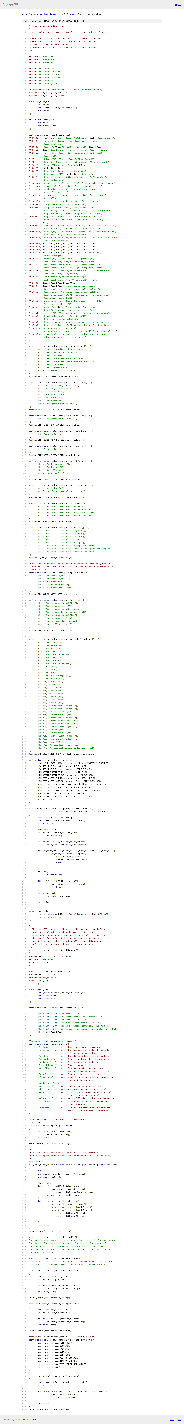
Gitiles (17, 1419)
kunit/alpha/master (51, 14)
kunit (25, 14)
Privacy (25, 1419)
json (179, 1419)
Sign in (178, 4)
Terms (33, 1419)
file (80, 21)
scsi (82, 14)
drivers (73, 14)
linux (33, 14)
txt (172, 1419)
